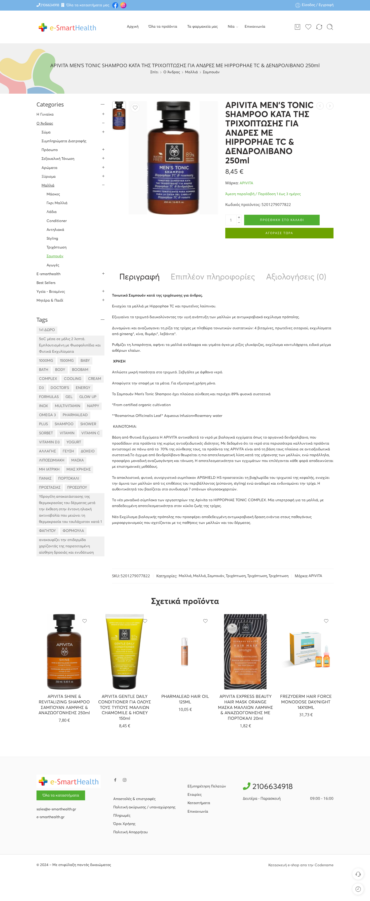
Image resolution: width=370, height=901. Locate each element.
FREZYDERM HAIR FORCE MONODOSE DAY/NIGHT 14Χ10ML (306, 702)
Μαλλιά (191, 72)
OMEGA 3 (47, 415)
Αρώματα (49, 168)
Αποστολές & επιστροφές (134, 799)
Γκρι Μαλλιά (57, 203)
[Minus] (239, 222)
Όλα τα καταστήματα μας (87, 5)
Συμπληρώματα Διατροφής (64, 141)
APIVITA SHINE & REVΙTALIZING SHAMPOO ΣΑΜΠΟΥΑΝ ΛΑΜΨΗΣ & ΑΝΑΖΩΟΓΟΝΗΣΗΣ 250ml (64, 705)
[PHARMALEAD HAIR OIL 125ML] (185, 652)
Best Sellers (45, 283)
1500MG (67, 361)
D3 (41, 388)
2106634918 (49, 5)
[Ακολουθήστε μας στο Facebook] (115, 780)
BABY (85, 361)
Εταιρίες (195, 795)
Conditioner (57, 221)
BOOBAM (80, 370)
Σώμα (46, 132)
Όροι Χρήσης (124, 824)
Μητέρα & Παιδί (49, 300)
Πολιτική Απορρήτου (130, 832)
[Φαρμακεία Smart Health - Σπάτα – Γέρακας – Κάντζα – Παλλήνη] (67, 27)
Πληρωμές (121, 815)
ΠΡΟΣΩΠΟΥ (77, 487)
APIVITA (246, 183)
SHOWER (88, 424)
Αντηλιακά (55, 230)
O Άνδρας (171, 72)
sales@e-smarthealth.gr (56, 809)
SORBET (46, 433)
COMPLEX (48, 379)
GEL (68, 397)
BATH (43, 370)
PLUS (43, 424)
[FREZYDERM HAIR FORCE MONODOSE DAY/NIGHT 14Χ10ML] (306, 652)
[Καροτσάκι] (297, 26)
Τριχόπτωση (236, 576)
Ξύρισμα (49, 176)
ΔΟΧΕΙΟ (88, 451)
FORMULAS (49, 397)
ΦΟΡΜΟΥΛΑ (73, 531)
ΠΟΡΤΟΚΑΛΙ (68, 478)
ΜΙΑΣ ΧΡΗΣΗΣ (78, 469)
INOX (43, 406)
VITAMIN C (90, 433)
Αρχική (132, 26)
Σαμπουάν (211, 72)
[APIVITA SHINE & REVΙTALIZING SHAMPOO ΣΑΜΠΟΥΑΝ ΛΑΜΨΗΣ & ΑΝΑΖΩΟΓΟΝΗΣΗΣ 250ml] (64, 652)
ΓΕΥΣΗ (68, 451)
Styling (52, 238)
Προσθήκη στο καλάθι (282, 220)
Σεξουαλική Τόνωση (58, 159)
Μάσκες (53, 194)
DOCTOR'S (60, 388)
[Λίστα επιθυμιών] (135, 108)
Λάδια (52, 212)
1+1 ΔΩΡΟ (47, 330)
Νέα (231, 26)
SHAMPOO (64, 424)
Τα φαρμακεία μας (202, 26)
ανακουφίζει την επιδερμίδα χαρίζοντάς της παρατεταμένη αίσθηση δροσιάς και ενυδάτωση (66, 546)
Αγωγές (53, 265)
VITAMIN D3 (49, 442)
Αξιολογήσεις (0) (296, 277)
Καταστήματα (199, 803)
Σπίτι (154, 72)
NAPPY (93, 406)
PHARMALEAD (75, 415)
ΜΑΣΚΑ (77, 460)
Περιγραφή (139, 277)
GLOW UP (87, 397)
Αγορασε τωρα (279, 233)
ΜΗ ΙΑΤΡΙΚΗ (49, 469)
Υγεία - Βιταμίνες (50, 292)
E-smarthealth (48, 274)
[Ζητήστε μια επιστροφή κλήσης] (358, 874)
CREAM (94, 379)
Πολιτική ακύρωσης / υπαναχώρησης (144, 807)
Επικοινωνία (255, 26)
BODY (60, 370)
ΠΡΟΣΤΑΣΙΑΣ (49, 487)
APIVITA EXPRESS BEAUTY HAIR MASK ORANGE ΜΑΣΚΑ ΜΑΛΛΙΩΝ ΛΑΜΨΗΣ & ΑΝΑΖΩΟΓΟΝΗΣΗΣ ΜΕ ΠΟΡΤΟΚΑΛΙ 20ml (245, 708)
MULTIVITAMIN (67, 406)
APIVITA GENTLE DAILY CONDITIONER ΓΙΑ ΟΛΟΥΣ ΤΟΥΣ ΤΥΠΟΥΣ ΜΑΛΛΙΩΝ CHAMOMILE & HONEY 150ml (124, 708)
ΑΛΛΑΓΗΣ (47, 451)
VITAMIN (67, 433)
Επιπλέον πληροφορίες (213, 277)
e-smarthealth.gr (50, 817)
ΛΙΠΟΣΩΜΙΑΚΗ (51, 460)
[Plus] (239, 217)
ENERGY (83, 388)
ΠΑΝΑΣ (45, 478)
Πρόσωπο (50, 150)
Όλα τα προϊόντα (163, 26)
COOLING (72, 379)
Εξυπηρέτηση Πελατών (207, 786)
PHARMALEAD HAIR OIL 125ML (185, 699)
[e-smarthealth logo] (68, 781)
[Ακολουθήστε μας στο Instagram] (124, 780)
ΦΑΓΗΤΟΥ (47, 531)
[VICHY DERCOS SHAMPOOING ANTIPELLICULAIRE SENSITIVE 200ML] (320, 106)
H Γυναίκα (45, 114)
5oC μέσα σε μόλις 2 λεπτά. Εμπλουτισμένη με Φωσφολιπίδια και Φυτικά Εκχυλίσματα (70, 345)
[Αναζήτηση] (330, 26)
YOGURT (73, 442)
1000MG (46, 361)
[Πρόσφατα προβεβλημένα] (358, 889)
